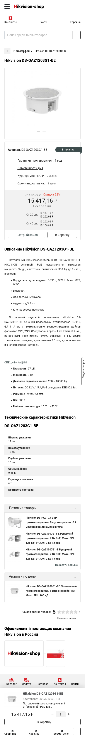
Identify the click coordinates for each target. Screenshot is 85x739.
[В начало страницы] (77, 731)
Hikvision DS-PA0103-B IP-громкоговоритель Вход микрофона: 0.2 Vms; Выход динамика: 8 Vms (51, 522)
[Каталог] (7, 6)
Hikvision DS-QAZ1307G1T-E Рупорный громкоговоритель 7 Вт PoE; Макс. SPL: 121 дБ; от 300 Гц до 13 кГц (50, 538)
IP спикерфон (21, 51)
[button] (38, 131)
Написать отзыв (66, 618)
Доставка (42, 683)
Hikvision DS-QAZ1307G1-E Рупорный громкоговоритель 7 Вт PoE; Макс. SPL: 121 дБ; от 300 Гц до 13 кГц (50, 554)
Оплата (26, 683)
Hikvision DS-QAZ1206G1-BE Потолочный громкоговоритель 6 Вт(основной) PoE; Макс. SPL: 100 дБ (51, 591)
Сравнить (10, 733)
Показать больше (66, 565)
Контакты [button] (10, 22)
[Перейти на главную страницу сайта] (32, 6)
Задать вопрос (83, 369)
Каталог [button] (11, 683)
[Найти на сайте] (77, 35)
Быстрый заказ (26, 235)
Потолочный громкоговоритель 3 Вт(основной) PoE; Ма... (44, 705)
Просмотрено (60, 733)
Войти (43, 22)
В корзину (62, 235)
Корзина (75, 22)
